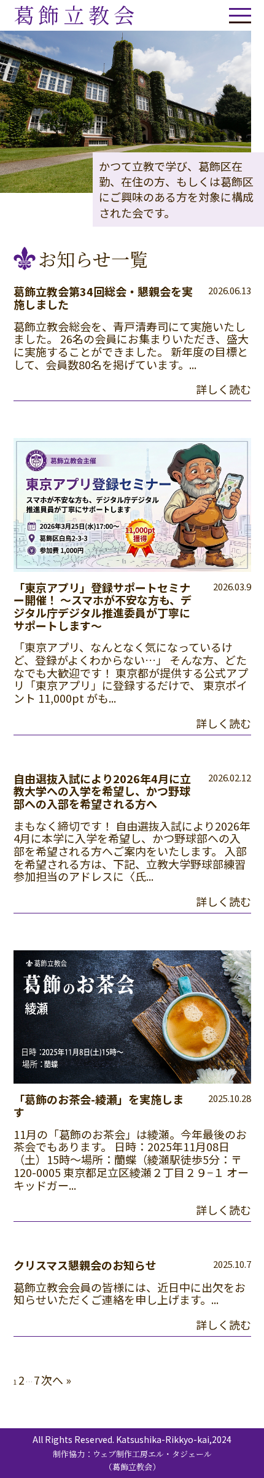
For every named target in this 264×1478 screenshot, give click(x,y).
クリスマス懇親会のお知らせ (85, 1265)
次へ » (56, 1380)
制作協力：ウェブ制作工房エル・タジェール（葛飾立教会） (132, 1460)
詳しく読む (223, 389)
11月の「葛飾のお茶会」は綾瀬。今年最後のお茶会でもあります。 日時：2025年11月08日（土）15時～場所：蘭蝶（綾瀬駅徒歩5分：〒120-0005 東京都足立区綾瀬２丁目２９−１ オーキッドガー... (131, 1159)
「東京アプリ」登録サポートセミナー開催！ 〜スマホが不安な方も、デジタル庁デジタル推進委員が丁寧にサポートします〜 (103, 606)
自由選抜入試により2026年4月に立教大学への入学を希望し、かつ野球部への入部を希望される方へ (102, 790)
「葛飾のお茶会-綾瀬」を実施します (99, 1105)
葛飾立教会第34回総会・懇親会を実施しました (103, 297)
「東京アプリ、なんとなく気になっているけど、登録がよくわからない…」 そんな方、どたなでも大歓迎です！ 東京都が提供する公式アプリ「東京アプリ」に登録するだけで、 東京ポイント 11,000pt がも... (131, 672)
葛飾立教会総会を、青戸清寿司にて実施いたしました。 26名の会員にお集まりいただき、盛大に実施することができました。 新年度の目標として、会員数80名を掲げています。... (131, 345)
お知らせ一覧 (93, 258)
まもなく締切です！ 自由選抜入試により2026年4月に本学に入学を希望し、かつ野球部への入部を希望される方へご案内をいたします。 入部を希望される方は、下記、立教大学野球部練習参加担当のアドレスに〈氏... (132, 851)
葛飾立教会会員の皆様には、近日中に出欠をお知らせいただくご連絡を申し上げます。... (130, 1293)
